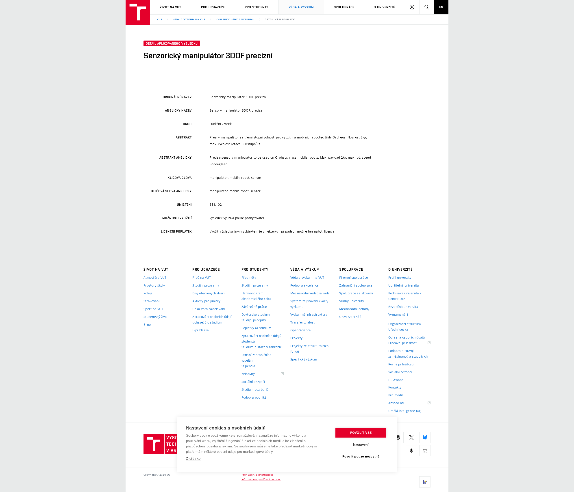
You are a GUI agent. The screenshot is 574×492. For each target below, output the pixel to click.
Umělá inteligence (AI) (404, 411)
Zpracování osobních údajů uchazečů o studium (212, 319)
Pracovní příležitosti (408, 343)
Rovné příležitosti (401, 364)
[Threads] (398, 437)
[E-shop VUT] (424, 450)
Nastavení (361, 444)
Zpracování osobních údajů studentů (261, 338)
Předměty (248, 277)
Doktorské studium (255, 314)
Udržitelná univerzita (403, 285)
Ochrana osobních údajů (406, 337)
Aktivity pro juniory (206, 301)
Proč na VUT (201, 277)
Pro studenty (256, 7)
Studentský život (156, 317)
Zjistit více (193, 458)
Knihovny (253, 374)
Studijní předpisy (253, 320)
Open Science (300, 330)
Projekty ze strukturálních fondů (309, 349)
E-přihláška (200, 330)
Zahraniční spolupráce (355, 285)
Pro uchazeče (213, 7)
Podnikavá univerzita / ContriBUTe (404, 296)
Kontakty (394, 387)
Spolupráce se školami (356, 293)
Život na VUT (170, 7)
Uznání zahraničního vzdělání (256, 358)
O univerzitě (384, 7)
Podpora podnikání (255, 397)
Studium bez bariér (255, 389)
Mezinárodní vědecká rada (310, 293)
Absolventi (401, 403)
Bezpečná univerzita (403, 306)
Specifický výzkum (303, 359)
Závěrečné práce (254, 306)
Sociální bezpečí (253, 382)
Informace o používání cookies (261, 479)
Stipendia (248, 366)
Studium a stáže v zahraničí (262, 347)
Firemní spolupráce (353, 277)
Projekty (296, 338)
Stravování (151, 301)
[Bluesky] (424, 437)
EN (441, 7)
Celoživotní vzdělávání (208, 309)
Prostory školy (154, 285)
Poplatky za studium (256, 328)
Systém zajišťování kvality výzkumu (309, 304)
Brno (147, 324)
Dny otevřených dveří (208, 293)
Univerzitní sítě (350, 317)
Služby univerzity (351, 301)
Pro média (396, 395)
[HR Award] (424, 482)
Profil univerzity (399, 277)
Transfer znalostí (302, 322)
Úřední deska (398, 329)
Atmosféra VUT (155, 277)
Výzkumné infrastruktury (308, 314)
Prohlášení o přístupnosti (257, 474)
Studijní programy (205, 285)
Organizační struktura (404, 324)
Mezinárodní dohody (354, 309)
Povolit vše (361, 432)
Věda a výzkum (301, 7)
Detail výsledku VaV (280, 19)
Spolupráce (344, 7)
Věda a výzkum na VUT (189, 19)
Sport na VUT (153, 309)
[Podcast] (411, 450)
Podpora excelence (304, 285)
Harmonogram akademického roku (256, 296)
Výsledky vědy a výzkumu (235, 19)
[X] (411, 437)
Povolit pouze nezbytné (360, 456)
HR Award (395, 380)
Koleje (148, 293)
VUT (159, 19)
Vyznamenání (398, 314)
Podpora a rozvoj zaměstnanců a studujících (408, 353)
